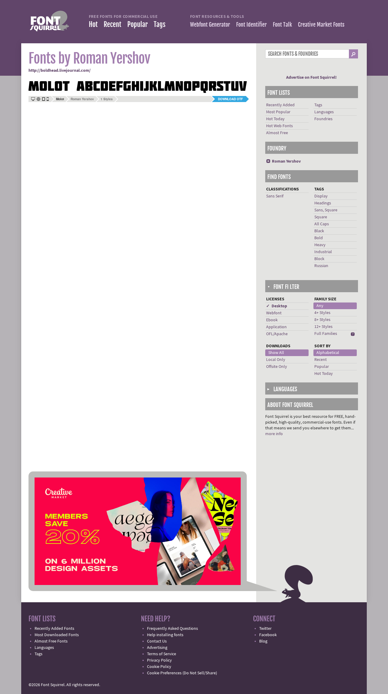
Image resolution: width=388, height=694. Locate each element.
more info (274, 434)
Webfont (274, 313)
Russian (321, 266)
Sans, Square (325, 210)
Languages (324, 112)
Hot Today (275, 119)
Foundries (323, 119)
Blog (263, 641)
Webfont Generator (210, 24)
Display (321, 196)
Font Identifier (251, 24)
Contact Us (157, 641)
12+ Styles (323, 326)
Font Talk (282, 24)
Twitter (265, 628)
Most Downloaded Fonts (57, 635)
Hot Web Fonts (279, 126)
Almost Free (277, 133)
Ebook (272, 320)
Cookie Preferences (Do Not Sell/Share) (182, 673)
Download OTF (230, 99)
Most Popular (278, 112)
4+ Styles (322, 313)
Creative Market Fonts (321, 24)
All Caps (321, 224)
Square (320, 217)
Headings (322, 203)
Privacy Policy (159, 660)
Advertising (157, 647)
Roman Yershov (82, 99)
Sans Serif (274, 196)
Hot (93, 24)
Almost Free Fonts (51, 641)
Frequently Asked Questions (172, 628)
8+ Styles (322, 319)
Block (319, 259)
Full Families (325, 333)
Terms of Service (161, 654)
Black (319, 231)
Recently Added (280, 105)
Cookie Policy (159, 666)
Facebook (268, 635)
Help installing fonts (165, 635)
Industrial (323, 252)
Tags (160, 24)
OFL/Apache (277, 334)
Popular (137, 24)
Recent (112, 24)
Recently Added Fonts (54, 628)
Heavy (320, 245)
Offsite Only (276, 366)
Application (276, 327)
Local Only (275, 359)
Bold (318, 238)
